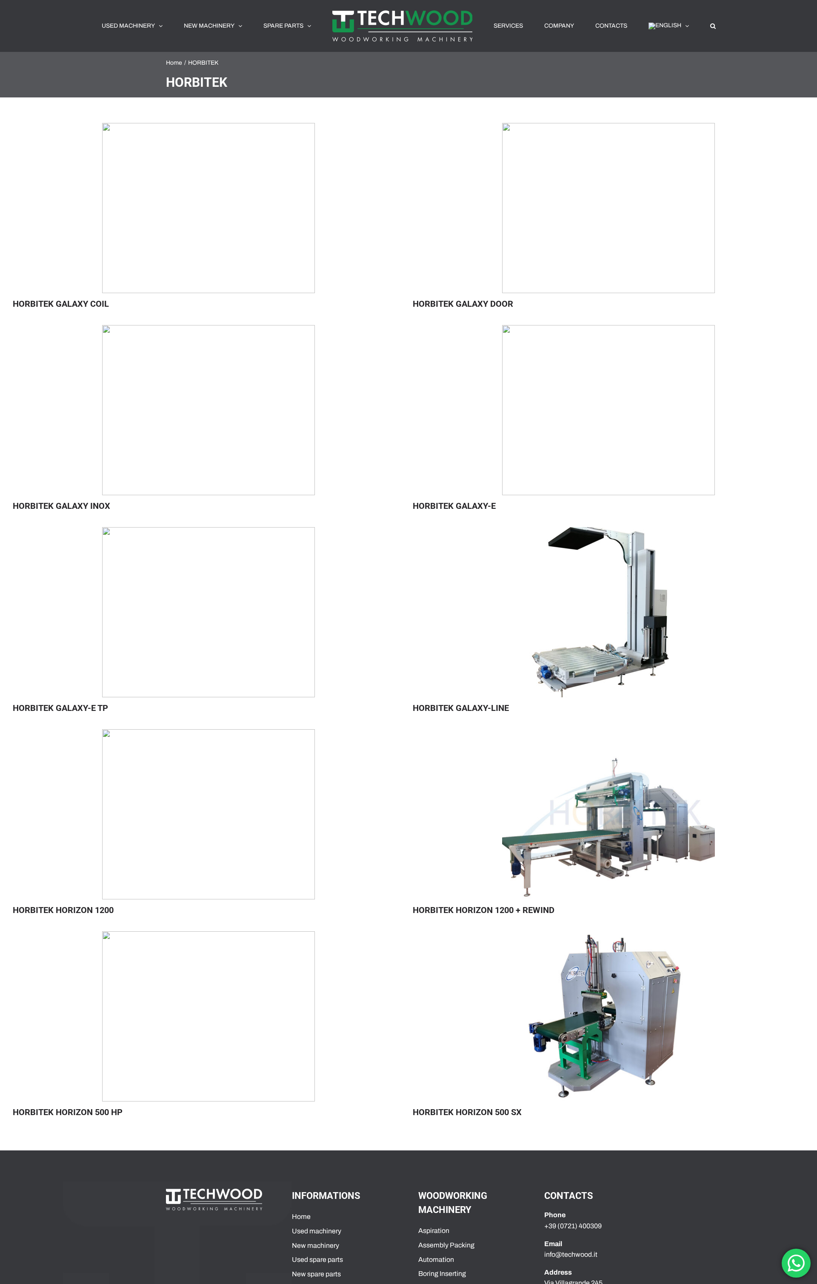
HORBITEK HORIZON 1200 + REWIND (483, 910)
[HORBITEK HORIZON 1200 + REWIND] (608, 814)
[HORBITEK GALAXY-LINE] (608, 612)
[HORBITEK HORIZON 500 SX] (608, 1016)
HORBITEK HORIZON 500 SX (467, 1112)
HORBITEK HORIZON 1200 (63, 910)
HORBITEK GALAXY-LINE (461, 708)
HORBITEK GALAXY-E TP (60, 708)
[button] (665, 26)
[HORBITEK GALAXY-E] (608, 410)
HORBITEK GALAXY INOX (61, 506)
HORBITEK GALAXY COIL (61, 304)
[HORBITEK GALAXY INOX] (208, 410)
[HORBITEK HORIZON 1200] (208, 814)
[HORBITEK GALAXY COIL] (208, 208)
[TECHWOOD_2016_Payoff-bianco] (214, 1192)
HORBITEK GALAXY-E (454, 506)
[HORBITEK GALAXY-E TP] (208, 612)
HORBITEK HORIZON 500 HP (68, 1112)
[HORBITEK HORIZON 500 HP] (208, 1016)
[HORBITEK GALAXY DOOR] (608, 208)
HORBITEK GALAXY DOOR (463, 304)
